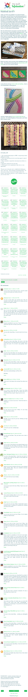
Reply (5, 293)
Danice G (6, 631)
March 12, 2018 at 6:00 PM (20, 641)
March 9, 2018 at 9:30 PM (18, 621)
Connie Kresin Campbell (9, 641)
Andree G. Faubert (8, 398)
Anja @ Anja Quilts (8, 621)
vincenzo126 (6, 369)
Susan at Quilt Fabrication (18, 116)
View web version (14, 693)
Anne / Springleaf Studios (9, 454)
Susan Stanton (7, 464)
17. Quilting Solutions (14, 232)
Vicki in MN (6, 379)
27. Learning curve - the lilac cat (14, 257)
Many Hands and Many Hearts (10, 482)
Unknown (6, 297)
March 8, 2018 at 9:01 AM (16, 433)
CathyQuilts (6, 533)
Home (14, 690)
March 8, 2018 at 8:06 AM (11, 407)
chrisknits (6, 288)
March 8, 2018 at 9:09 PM (20, 564)
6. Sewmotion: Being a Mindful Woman (5, 208)
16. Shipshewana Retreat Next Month (5, 232)
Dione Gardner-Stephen (9, 564)
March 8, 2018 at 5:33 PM (14, 533)
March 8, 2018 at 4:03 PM (12, 521)
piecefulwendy (7, 388)
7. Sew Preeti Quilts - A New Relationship (14, 208)
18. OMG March (23, 232)
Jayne (5, 442)
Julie (5, 407)
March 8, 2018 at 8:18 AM (12, 416)
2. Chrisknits (14, 195)
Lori (5, 425)
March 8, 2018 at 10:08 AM (21, 454)
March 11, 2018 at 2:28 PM (13, 631)
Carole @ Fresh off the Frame (10, 587)
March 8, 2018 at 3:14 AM (15, 339)
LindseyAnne (7, 339)
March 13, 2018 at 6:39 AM (16, 651)
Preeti (5, 416)
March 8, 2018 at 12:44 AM (11, 330)
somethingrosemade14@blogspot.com (12, 551)
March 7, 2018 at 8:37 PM (13, 297)
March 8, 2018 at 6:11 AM (15, 369)
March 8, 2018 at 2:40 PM (11, 502)
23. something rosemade (23, 244)
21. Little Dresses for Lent (5, 244)
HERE (21, 33)
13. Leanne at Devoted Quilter (23, 220)
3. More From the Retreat (23, 195)
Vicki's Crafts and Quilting (17, 84)
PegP (5, 502)
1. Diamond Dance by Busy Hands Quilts (5, 196)
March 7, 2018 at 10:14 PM (12, 321)
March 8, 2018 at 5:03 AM (12, 350)
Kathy (5, 308)
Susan (5, 521)
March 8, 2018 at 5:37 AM (14, 359)
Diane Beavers (7, 651)
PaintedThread (7, 433)
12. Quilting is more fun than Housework (14, 220)
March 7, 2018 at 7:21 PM (14, 288)
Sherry (5, 321)
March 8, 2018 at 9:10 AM (12, 442)
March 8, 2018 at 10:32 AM (16, 464)
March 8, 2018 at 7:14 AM (16, 388)
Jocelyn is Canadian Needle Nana (11, 597)
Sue (4, 573)
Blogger (16, 695)
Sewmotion (6, 359)
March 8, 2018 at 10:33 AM (13, 474)
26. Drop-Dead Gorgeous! (5, 256)
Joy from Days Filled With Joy (10, 610)
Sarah (5, 350)
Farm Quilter (6, 512)
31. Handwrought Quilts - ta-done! (5, 269)
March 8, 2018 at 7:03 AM (14, 379)
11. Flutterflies (5, 220)
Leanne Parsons (7, 492)
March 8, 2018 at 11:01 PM (11, 573)
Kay (4, 330)
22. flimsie (14, 244)
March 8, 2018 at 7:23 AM (17, 398)
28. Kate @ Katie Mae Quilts (23, 256)
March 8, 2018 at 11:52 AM (17, 492)
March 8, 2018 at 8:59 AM (11, 425)
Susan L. (6, 474)
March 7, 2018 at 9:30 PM (12, 308)
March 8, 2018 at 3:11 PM (15, 512)
